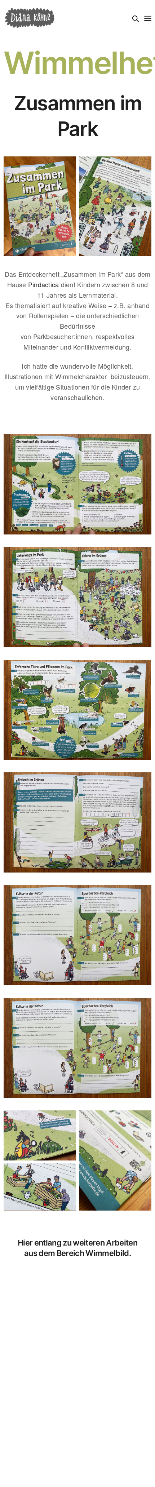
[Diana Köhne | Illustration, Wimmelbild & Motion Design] (30, 18)
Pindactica (43, 284)
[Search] (135, 18)
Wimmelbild (107, 1253)
